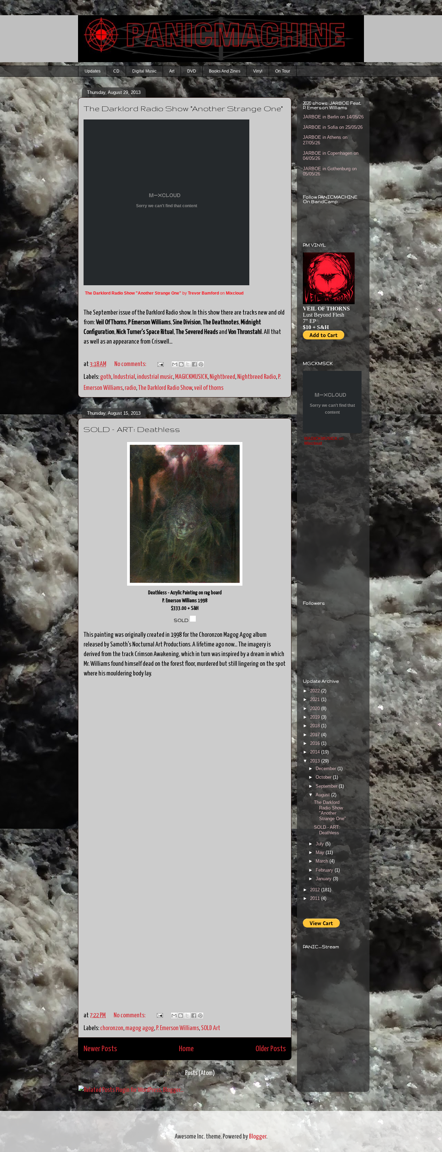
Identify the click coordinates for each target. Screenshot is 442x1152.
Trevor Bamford (203, 293)
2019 (315, 717)
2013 (315, 761)
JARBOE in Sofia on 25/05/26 (333, 127)
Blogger (257, 1136)
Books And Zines (224, 71)
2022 (315, 690)
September (327, 786)
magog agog (139, 1028)
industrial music (155, 377)
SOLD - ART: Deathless (132, 429)
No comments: (130, 364)
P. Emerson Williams (177, 1028)
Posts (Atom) (200, 1073)
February (325, 870)
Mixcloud (234, 293)
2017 (315, 734)
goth (105, 377)
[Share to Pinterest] (201, 364)
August (323, 794)
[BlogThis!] (181, 364)
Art (171, 71)
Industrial (124, 377)
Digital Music (144, 71)
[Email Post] (159, 364)
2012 (315, 889)
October (324, 777)
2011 (315, 898)
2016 (315, 743)
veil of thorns (208, 388)
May (321, 852)
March (322, 861)
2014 (315, 752)
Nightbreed (222, 377)
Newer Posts (100, 1049)
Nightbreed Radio (256, 377)
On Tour (282, 71)
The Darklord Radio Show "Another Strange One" (183, 108)
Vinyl (257, 71)
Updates (92, 71)
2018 (315, 725)
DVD (191, 71)
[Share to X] (187, 364)
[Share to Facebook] (194, 364)
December (326, 768)
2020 (315, 708)
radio (130, 388)
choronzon (111, 1028)
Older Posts (271, 1049)
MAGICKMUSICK (191, 377)
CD (116, 71)
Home (186, 1049)
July (320, 843)
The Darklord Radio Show (165, 388)
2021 (315, 699)
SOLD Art (210, 1028)
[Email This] (174, 364)
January (324, 878)
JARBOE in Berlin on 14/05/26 (333, 116)
